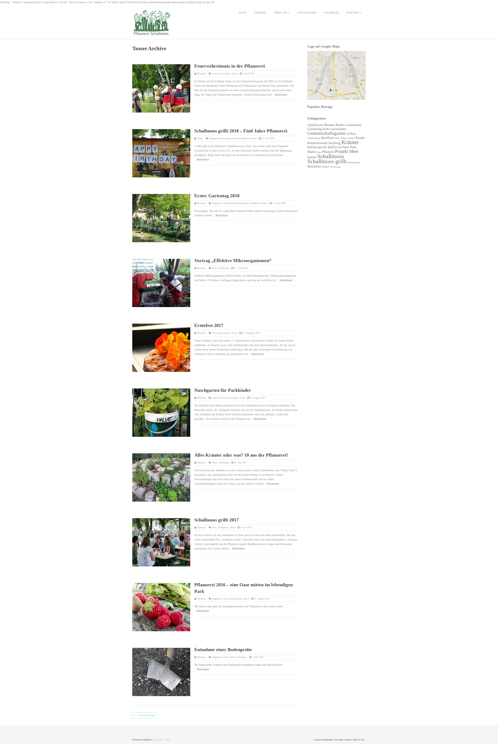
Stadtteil (325, 167)
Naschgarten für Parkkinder (222, 390)
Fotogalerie (307, 12)
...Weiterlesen (279, 94)
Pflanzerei (201, 73)
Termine (260, 12)
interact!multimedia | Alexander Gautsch (333, 739)
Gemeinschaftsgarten (326, 133)
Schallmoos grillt (326, 161)
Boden (340, 125)
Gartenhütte (338, 129)
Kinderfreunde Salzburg (324, 143)
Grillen (351, 134)
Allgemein (213, 138)
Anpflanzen (315, 125)
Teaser (235, 73)
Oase (319, 152)
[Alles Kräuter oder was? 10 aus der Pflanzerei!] (161, 477)
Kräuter (350, 142)
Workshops (224, 268)
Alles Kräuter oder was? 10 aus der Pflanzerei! (241, 455)
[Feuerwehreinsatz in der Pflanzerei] (161, 88)
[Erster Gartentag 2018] (161, 218)
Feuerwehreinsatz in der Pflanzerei (229, 66)
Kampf (351, 138)
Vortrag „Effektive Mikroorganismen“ (233, 260)
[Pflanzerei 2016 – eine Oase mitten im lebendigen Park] (161, 607)
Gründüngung (313, 138)
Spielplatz (314, 166)
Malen (311, 152)
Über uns (280, 12)
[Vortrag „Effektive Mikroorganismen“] (161, 283)
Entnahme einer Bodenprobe (223, 649)
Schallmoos (244, 138)
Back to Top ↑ (359, 739)
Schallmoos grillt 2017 (216, 519)
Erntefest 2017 (208, 325)
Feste (221, 138)
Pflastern (328, 152)
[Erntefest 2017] (161, 348)
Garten (215, 73)
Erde (326, 129)
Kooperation (225, 73)
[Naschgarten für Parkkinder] (161, 412)
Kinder (233, 203)
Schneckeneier (353, 162)
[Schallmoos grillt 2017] (161, 542)
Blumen (329, 125)
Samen (312, 157)
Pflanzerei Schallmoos (142, 739)
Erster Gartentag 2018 (216, 195)
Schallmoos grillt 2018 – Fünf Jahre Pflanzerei (240, 130)
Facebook (331, 12)
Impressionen (231, 138)
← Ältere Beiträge (144, 715)
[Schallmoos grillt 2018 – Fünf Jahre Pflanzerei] (161, 153)
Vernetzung (335, 167)
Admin (199, 138)
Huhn (337, 138)
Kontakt (352, 12)
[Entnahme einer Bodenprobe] (161, 672)
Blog (242, 12)
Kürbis (332, 147)
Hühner (344, 138)
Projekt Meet (346, 151)
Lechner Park (347, 147)
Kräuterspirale (317, 147)
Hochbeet (327, 138)
